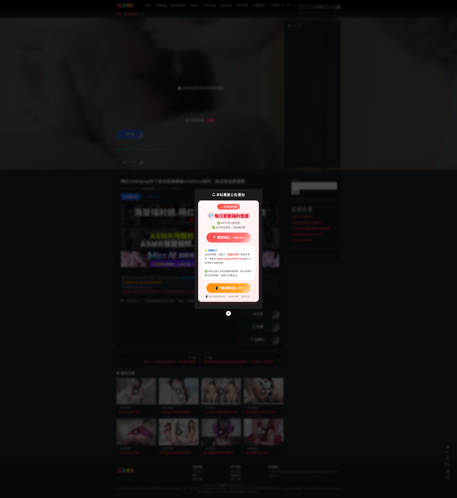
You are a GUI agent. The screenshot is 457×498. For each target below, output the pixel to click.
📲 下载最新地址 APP (228, 288)
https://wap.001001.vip (230, 258)
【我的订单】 (233, 254)
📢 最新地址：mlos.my (229, 237)
